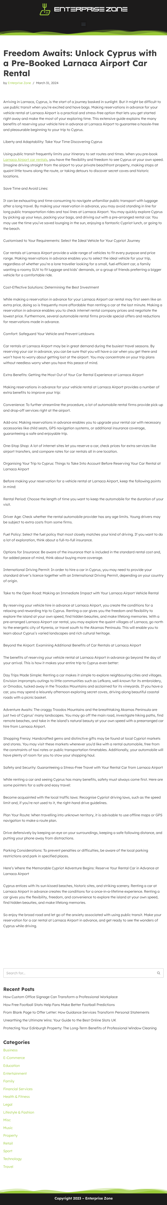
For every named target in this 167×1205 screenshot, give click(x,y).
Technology (12, 1159)
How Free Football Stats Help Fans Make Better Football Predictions (59, 1004)
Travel (8, 1166)
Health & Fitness (16, 1096)
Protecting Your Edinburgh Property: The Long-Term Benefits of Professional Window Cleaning (80, 1028)
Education (11, 1065)
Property (10, 1135)
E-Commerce (14, 1057)
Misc (7, 1120)
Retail (8, 1143)
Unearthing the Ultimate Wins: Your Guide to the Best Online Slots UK (59, 1020)
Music (8, 1128)
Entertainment (15, 1073)
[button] (83, 24)
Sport (7, 1151)
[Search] (159, 973)
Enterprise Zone (19, 83)
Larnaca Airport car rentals (25, 159)
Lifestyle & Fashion (18, 1112)
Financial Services (18, 1089)
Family (8, 1081)
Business (10, 1050)
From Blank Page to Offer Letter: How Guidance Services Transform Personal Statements (76, 1012)
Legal (7, 1104)
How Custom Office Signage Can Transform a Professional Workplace (60, 997)
